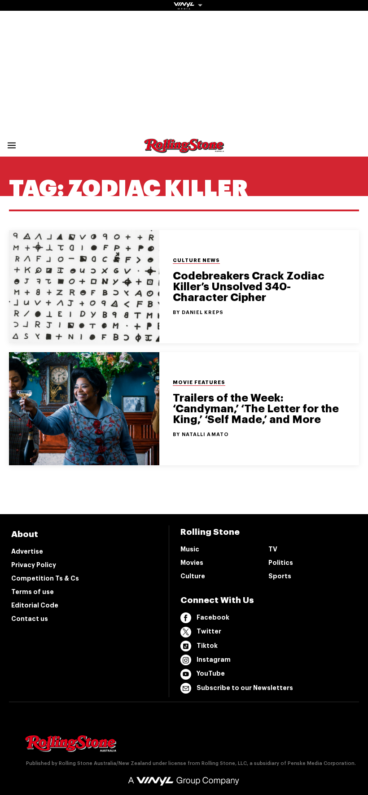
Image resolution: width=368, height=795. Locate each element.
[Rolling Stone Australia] (184, 148)
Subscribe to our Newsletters (245, 688)
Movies (191, 562)
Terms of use (32, 592)
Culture (192, 576)
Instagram (214, 659)
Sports (279, 576)
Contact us (29, 619)
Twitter (209, 631)
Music (189, 549)
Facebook (213, 617)
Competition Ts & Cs (45, 578)
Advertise (27, 551)
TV (272, 549)
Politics (280, 562)
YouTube (211, 673)
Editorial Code (34, 605)
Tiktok (207, 645)
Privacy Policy (33, 565)
